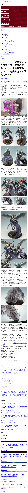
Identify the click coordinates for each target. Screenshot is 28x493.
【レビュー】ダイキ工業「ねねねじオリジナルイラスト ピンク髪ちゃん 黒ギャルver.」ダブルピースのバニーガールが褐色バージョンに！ (14, 416)
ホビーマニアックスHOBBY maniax (6, 16)
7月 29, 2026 (4, 450)
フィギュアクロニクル (12, 51)
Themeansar (3, 488)
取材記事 (5, 35)
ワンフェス (9, 40)
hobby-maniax (5, 78)
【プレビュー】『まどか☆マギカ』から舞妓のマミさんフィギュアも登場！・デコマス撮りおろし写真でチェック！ (7, 381)
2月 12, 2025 (4, 420)
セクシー (3, 412)
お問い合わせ (6, 54)
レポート (5, 38)
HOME (5, 34)
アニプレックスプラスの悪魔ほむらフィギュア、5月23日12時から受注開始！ (20, 369)
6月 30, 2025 (4, 410)
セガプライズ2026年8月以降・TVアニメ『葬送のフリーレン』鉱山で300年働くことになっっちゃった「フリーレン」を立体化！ (14, 446)
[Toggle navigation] (1, 29)
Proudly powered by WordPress (8, 487)
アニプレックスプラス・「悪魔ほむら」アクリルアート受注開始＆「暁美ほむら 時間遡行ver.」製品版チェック (7, 370)
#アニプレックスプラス (15, 81)
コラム (5, 49)
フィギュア (9, 45)
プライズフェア (10, 41)
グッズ (8, 46)
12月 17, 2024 (4, 429)
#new (7, 81)
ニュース (5, 43)
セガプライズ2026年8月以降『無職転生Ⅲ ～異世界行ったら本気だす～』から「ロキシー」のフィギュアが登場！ (14, 456)
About (4, 491)
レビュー (5, 37)
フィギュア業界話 (11, 52)
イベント (8, 48)
